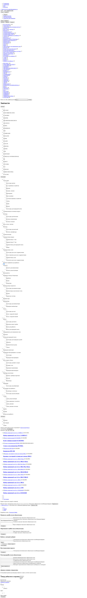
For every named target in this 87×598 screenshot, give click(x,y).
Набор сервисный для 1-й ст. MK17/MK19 (15, 477)
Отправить (3, 525)
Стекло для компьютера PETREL (13, 446)
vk (3, 507)
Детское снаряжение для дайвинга (11, 35)
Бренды (7, 22)
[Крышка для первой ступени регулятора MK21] (14, 453)
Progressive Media (13, 512)
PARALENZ (6, 75)
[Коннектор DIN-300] (8, 448)
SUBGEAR (5, 92)
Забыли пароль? (11, 543)
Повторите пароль (17, 564)
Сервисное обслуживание (9, 18)
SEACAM (5, 91)
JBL (4, 86)
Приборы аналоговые (8, 53)
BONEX (5, 70)
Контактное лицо (17, 517)
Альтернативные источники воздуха (11, 27)
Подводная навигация (8, 50)
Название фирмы (17, 557)
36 (10, 430)
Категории (3, 176)
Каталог (2, 22)
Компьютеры (6, 42)
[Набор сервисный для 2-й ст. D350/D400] (13, 490)
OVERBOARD (6, 74)
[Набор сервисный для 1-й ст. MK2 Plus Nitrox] (14, 464)
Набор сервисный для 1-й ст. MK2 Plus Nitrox (16, 466)
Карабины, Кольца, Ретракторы (10, 39)
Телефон (15, 532)
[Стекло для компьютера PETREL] (11, 443)
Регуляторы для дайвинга (9, 56)
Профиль (6, 12)
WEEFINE (5, 67)
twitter (4, 510)
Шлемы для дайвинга (8, 61)
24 (8, 430)
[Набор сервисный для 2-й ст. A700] (12, 485)
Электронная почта (17, 519)
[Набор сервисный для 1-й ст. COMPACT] (13, 432)
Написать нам (10, 10)
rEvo (4, 90)
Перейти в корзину (5, 582)
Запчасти (5, 36)
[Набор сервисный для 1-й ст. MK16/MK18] (13, 469)
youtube (5, 508)
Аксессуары (6, 25)
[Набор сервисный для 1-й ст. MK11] (12, 479)
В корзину (3, 596)
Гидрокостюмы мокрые (8, 33)
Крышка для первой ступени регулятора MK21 (17, 456)
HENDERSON (6, 71)
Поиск (2, 12)
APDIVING (6, 80)
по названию (9, 429)
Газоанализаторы (7, 31)
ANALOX (5, 79)
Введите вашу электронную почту (9, 503)
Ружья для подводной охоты (9, 48)
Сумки (4, 57)
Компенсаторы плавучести (9, 40)
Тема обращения (4, 520)
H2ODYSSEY (6, 84)
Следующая (6, 499)
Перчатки (5, 47)
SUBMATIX (6, 93)
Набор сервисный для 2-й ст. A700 (13, 487)
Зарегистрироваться (5, 566)
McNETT (5, 87)
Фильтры (3, 416)
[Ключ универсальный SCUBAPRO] (12, 438)
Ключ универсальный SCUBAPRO (13, 440)
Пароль (15, 541)
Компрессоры (6, 41)
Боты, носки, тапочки (8, 29)
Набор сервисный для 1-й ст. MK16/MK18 (15, 472)
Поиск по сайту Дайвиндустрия (8, 99)
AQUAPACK (6, 69)
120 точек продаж (7, 17)
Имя (14, 531)
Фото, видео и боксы (8, 52)
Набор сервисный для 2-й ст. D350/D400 (15, 493)
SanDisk (5, 76)
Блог (4, 5)
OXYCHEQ (6, 88)
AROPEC (5, 81)
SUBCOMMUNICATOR (9, 64)
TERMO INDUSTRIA (8, 96)
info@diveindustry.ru (13, 9)
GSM (4, 82)
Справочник (6, 4)
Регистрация (3, 545)
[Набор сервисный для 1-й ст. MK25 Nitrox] (13, 459)
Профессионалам (7, 15)
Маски (4, 45)
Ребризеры (5, 55)
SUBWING (5, 94)
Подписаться (55, 503)
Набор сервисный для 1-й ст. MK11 (13, 482)
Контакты (5, 7)
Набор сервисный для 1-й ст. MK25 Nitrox (15, 461)
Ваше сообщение (17, 524)
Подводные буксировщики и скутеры (12, 51)
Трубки (5, 58)
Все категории (6, 24)
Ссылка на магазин (17, 521)
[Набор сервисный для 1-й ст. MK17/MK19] (13, 474)
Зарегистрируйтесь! (24, 427)
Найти (30, 99)
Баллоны (5, 28)
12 (6, 430)
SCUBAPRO (6, 65)
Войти (2, 542)
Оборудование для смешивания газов (12, 46)
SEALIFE (5, 77)
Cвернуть (12, 22)
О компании (6, 3)
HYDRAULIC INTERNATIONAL (11, 85)
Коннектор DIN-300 (9, 451)
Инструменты (6, 37)
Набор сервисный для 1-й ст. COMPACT (15, 435)
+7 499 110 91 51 (4, 9)
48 (13, 430)
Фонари (5, 59)
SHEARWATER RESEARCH (10, 68)
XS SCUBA (6, 97)
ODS (4, 73)
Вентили (5, 30)
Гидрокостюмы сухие (8, 34)
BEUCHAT (5, 63)
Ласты (4, 44)
